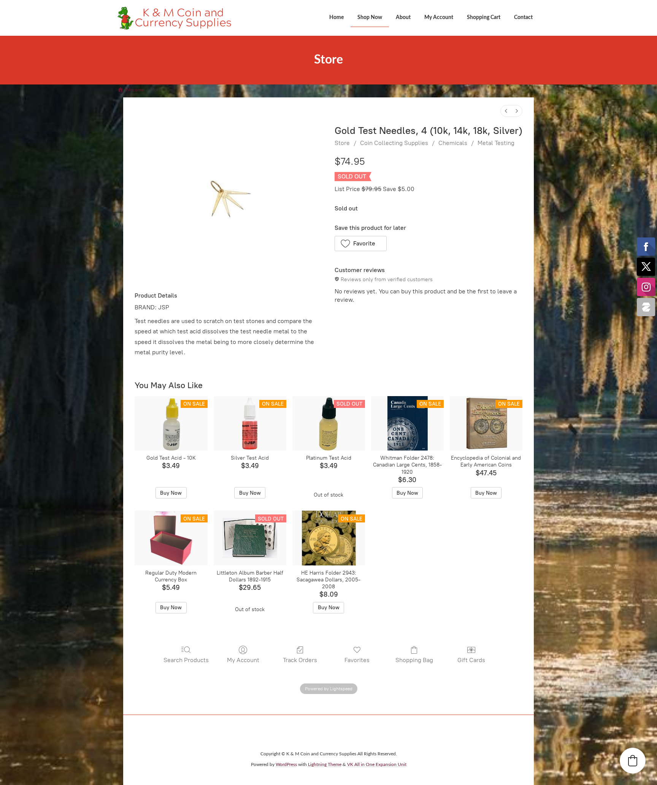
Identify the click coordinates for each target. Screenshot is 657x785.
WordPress (286, 764)
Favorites (357, 660)
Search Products (186, 660)
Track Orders (300, 660)
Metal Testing (496, 142)
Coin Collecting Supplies (394, 142)
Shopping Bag (414, 660)
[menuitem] (506, 110)
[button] (361, 243)
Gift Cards (471, 660)
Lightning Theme (324, 764)
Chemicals (452, 142)
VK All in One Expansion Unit (376, 764)
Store (342, 142)
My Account (243, 660)
